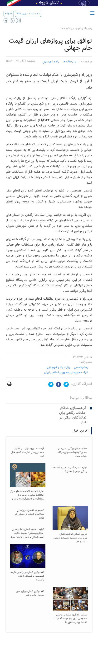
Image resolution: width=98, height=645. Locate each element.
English (8, 13)
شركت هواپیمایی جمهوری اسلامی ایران (66, 372)
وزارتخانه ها (69, 62)
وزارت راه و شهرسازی (58, 367)
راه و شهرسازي (51, 62)
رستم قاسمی (81, 367)
